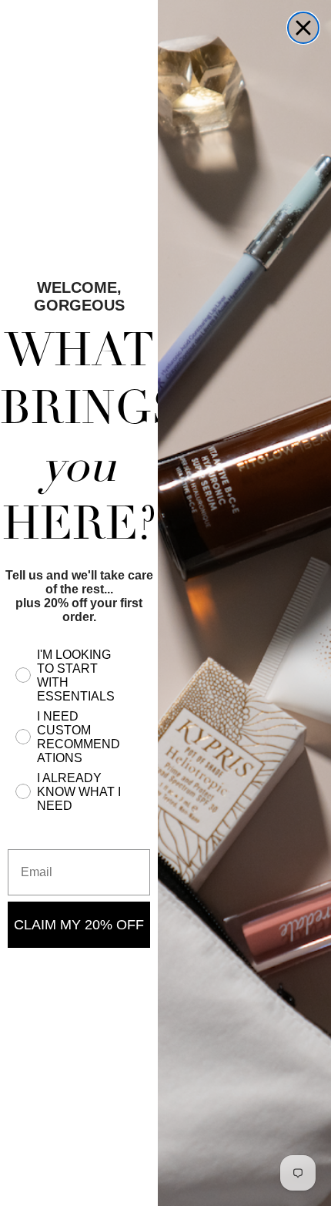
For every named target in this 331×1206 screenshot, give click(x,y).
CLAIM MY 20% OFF (79, 924)
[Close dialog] (303, 27)
